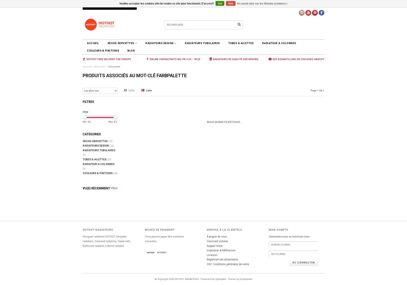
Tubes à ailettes (241, 43)
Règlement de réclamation (222, 259)
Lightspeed (220, 279)
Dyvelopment (246, 279)
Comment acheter (217, 241)
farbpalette (114, 66)
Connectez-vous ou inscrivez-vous (289, 236)
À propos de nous (217, 236)
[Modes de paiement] (150, 253)
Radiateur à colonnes (279, 43)
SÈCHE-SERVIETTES (120, 43)
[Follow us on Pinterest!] (315, 13)
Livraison (212, 255)
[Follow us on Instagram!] (302, 13)
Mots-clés (99, 66)
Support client (215, 245)
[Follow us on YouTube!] (308, 13)
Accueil (93, 43)
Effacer (114, 188)
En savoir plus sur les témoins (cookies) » (262, 3)
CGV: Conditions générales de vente (228, 264)
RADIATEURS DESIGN (159, 43)
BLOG (131, 50)
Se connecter (303, 262)
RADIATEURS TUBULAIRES (202, 43)
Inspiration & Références (221, 250)
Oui (220, 3)
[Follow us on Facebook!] (321, 12)
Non (230, 3)
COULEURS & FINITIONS (103, 50)
